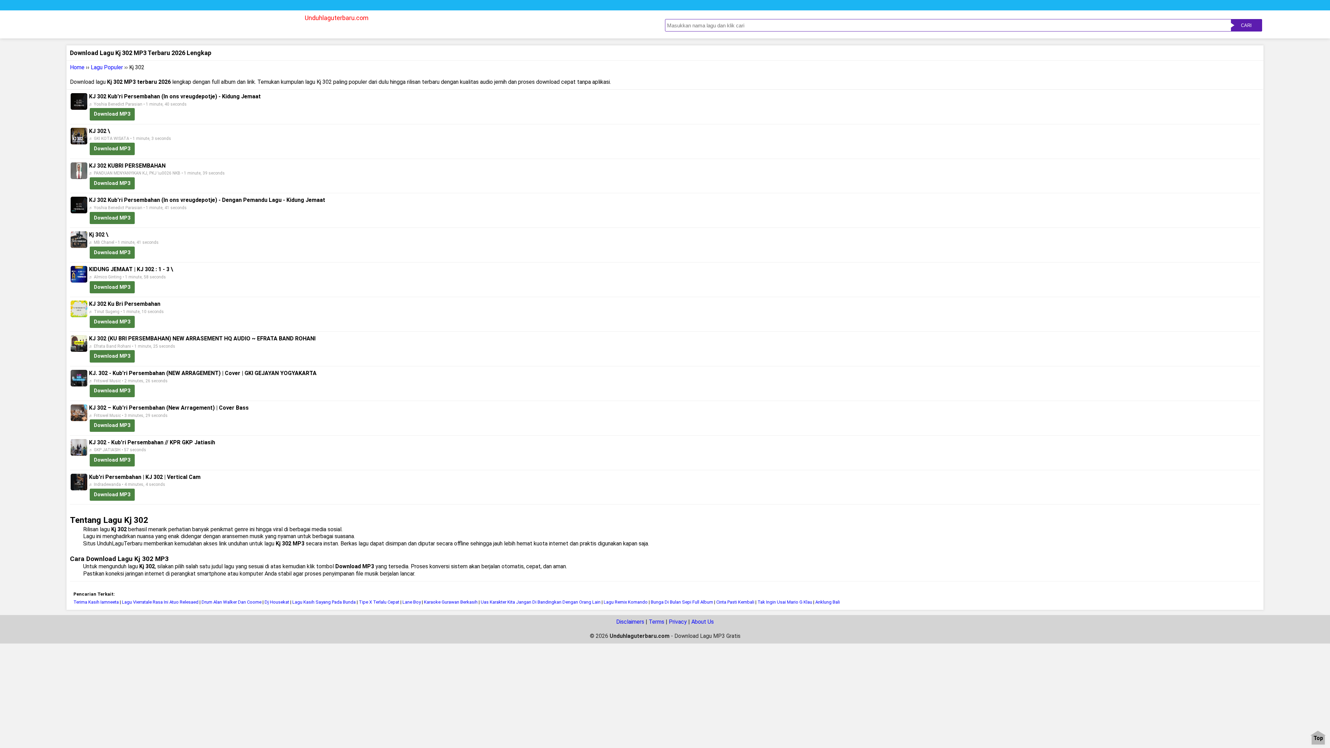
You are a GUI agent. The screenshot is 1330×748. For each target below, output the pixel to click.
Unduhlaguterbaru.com (337, 17)
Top (1318, 738)
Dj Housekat (277, 602)
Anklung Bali (827, 602)
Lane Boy (411, 602)
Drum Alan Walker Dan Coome (231, 602)
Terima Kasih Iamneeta (96, 602)
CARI (1246, 25)
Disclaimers (630, 621)
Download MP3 (112, 114)
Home (77, 67)
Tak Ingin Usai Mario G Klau (784, 602)
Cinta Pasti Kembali (735, 602)
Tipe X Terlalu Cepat (379, 602)
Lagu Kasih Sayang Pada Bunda (324, 602)
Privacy (678, 621)
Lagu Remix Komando (626, 602)
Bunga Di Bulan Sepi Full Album (682, 602)
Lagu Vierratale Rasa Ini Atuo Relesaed (160, 602)
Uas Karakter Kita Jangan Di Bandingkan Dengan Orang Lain (541, 602)
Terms (656, 621)
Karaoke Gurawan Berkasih (451, 602)
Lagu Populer (107, 67)
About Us (702, 621)
